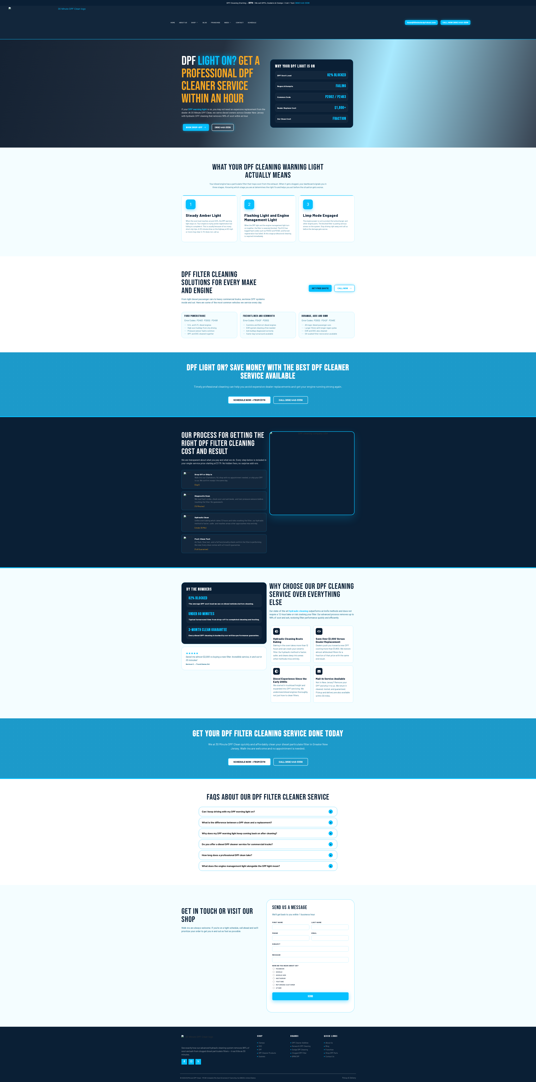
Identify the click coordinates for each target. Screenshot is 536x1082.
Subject (276, 944)
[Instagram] (191, 1062)
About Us (183, 22)
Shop (193, 22)
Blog (205, 22)
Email (314, 933)
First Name (277, 922)
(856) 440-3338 (302, 3)
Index (226, 22)
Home (173, 22)
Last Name (316, 922)
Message (276, 955)
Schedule (252, 22)
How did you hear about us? (285, 965)
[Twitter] (198, 1062)
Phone (275, 933)
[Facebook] (184, 1062)
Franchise (215, 22)
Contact (240, 22)
